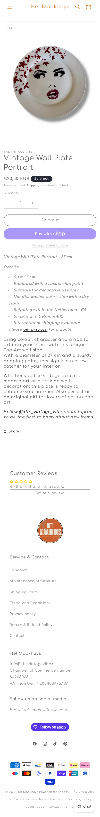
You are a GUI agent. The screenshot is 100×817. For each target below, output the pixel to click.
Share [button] (13, 431)
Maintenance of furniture (33, 581)
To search (18, 570)
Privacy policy (23, 614)
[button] (9, 6)
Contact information (64, 806)
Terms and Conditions (30, 603)
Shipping (33, 185)
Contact (17, 636)
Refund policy (84, 791)
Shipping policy (80, 799)
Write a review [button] (50, 493)
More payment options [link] (50, 245)
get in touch (35, 329)
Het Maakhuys (27, 792)
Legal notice (34, 806)
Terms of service (51, 799)
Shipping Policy (24, 592)
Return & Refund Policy (31, 625)
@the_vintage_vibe (40, 411)
